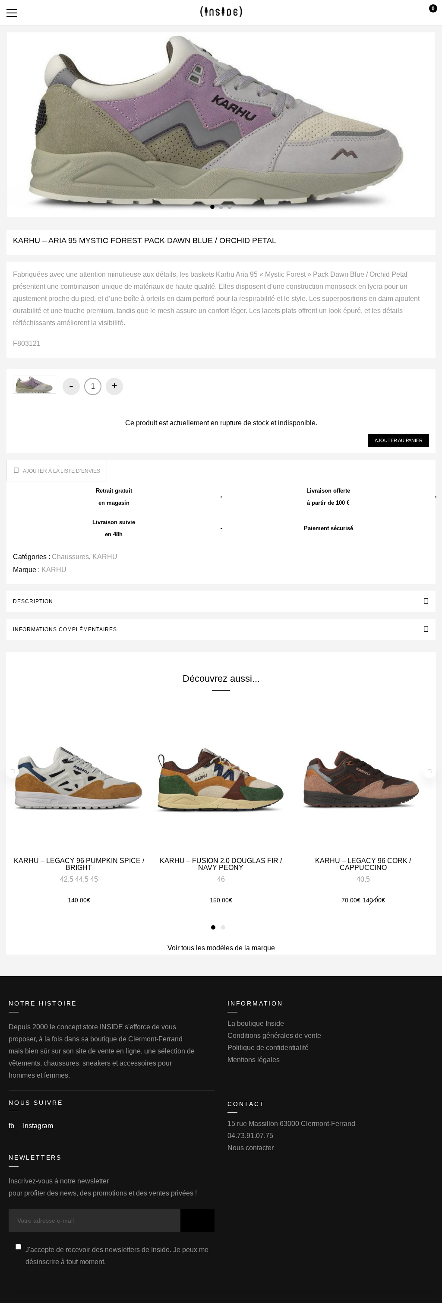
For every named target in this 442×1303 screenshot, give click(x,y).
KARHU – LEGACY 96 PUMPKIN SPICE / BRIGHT (79, 864)
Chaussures (70, 556)
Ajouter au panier (399, 440)
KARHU (104, 556)
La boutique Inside (255, 1023)
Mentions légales (253, 1059)
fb (12, 1125)
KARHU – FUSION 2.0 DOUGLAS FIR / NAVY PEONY (221, 864)
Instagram (38, 1125)
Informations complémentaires (65, 629)
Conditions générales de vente (274, 1035)
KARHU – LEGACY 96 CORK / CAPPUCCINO (363, 864)
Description (33, 601)
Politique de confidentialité (268, 1047)
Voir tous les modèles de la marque (221, 948)
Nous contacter (250, 1147)
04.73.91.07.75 (250, 1135)
